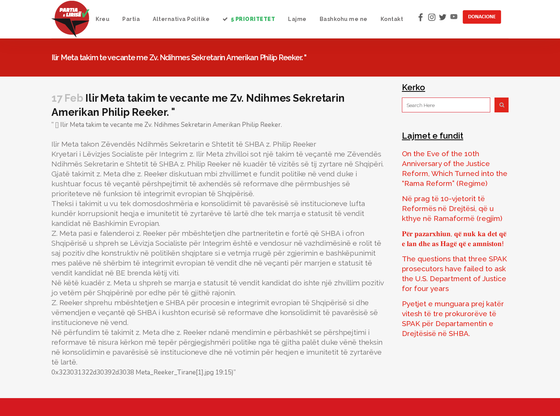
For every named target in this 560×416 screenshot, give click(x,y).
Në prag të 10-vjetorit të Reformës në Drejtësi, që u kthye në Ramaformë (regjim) (452, 208)
